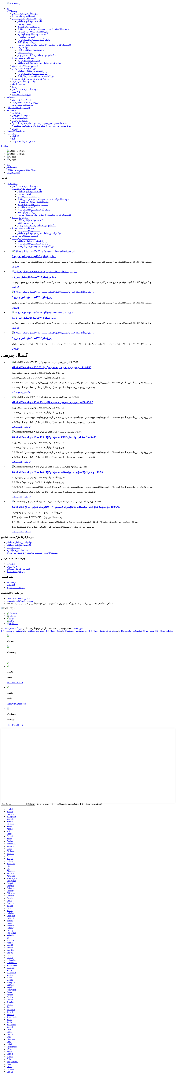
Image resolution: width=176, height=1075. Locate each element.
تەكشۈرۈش (26, 392)
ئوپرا (14, 86)
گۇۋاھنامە (16, 113)
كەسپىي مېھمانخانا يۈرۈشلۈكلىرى (33, 34)
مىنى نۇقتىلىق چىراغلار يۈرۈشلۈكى (33, 32)
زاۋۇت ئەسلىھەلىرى (21, 118)
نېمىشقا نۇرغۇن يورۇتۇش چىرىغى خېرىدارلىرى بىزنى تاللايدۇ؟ (39, 123)
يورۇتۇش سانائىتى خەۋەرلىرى (25, 102)
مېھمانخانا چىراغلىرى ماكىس (25, 13)
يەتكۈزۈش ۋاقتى (20, 120)
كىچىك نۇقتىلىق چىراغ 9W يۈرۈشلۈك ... (33, 297)
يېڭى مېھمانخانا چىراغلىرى (23, 81)
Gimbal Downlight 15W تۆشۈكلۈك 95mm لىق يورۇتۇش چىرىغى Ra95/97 (52, 402)
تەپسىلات (16, 392)
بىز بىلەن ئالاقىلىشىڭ (16, 131)
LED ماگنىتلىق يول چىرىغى (74, 631)
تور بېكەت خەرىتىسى (12, 628)
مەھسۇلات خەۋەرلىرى (22, 105)
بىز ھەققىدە (12, 110)
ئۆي (8, 8)
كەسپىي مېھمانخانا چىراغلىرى (25, 66)
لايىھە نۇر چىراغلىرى (26, 37)
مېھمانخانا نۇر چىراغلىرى (28, 26)
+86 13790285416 (15, 682)
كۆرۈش (15, 267)
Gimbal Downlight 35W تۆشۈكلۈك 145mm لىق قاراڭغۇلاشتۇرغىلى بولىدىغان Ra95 (57, 472)
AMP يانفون (78, 628)
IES (13, 139)
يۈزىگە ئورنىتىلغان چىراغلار (24, 68)
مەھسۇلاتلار (12, 11)
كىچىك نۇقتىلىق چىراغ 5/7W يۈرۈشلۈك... (34, 317)
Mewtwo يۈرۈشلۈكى (21, 94)
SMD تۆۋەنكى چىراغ (27, 42)
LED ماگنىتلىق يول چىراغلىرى (31, 50)
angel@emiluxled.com (16, 704)
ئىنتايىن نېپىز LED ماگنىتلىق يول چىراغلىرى (37, 55)
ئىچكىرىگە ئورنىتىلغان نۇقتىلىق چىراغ (34, 39)
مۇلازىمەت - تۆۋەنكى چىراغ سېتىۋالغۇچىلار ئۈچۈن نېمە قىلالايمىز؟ (41, 126)
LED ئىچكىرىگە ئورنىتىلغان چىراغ (102, 631)
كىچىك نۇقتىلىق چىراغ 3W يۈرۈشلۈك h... (34, 256)
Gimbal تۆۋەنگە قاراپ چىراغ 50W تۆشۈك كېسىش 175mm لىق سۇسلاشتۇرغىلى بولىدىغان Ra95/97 (66, 506)
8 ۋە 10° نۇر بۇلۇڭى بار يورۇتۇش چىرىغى (30, 79)
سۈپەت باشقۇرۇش (21, 115)
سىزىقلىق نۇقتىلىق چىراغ (23, 58)
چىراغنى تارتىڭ (18, 84)
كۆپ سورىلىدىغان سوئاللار (18, 107)
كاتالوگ (15, 136)
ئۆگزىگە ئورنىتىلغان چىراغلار (30, 71)
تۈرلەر (15, 128)
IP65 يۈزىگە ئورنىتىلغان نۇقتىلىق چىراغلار (36, 76)
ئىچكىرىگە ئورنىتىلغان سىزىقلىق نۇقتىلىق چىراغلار (39, 63)
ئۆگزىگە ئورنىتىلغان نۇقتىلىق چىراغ (33, 73)
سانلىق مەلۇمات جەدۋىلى (23, 141)
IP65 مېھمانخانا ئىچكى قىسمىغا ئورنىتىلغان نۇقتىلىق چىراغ (43, 29)
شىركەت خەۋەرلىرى (21, 100)
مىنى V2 (16, 92)
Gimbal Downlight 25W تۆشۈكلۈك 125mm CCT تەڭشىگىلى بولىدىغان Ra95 (54, 437)
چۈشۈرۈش (12, 133)
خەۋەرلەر (11, 97)
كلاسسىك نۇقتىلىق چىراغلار (30, 21)
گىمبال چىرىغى (24, 24)
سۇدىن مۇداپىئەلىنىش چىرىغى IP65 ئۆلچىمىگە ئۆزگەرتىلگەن (44, 45)
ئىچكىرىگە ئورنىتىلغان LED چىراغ (27, 18)
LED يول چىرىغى (20, 47)
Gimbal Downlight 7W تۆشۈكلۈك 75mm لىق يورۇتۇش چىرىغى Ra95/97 (51, 367)
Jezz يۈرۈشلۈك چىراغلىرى (23, 16)
